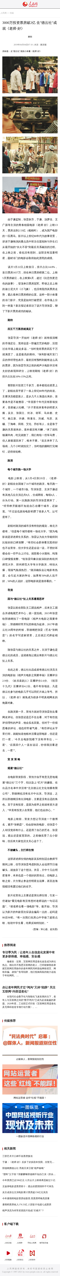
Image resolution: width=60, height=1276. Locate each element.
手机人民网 (32, 1243)
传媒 (12, 13)
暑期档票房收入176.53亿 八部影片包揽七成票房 (26, 1204)
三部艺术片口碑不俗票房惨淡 (17, 1156)
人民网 (3, 13)
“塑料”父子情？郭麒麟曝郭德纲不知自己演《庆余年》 (30, 1174)
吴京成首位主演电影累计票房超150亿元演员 (25, 1192)
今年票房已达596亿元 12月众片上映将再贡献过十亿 (28, 1180)
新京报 (43, 45)
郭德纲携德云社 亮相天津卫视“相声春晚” (23, 1168)
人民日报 (8, 1243)
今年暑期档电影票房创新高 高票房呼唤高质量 (26, 1198)
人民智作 (31, 1260)
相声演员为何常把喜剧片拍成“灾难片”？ (23, 1210)
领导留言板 (43, 1243)
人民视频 (8, 1260)
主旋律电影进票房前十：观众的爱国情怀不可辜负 (28, 1186)
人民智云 (19, 1260)
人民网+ (20, 1243)
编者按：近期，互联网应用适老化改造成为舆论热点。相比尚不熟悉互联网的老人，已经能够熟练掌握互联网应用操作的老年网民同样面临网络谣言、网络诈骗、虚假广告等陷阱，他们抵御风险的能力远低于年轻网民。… (29, 968)
